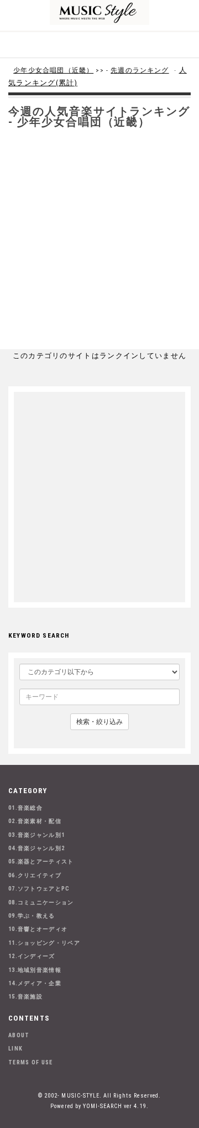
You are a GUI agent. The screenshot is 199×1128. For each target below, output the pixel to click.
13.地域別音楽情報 (34, 970)
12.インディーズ (31, 956)
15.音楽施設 (25, 996)
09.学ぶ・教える (31, 915)
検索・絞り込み (99, 722)
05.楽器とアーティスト (41, 861)
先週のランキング (140, 70)
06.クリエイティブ (34, 875)
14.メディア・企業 (34, 983)
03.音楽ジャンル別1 (36, 835)
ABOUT (19, 1035)
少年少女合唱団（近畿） (53, 70)
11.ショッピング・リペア (44, 942)
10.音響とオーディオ (37, 929)
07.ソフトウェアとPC (39, 888)
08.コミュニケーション (41, 902)
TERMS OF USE (30, 1062)
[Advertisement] (99, 244)
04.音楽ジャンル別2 (36, 848)
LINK (15, 1048)
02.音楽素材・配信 (34, 821)
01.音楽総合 (25, 807)
